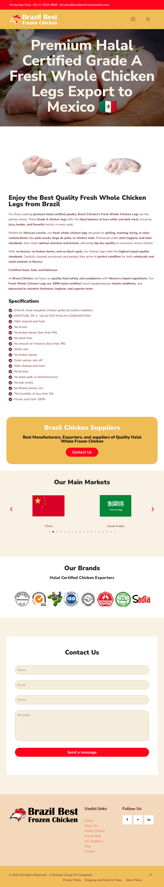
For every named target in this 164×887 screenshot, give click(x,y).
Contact (90, 851)
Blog (88, 846)
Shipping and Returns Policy (103, 880)
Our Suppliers (94, 841)
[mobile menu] (133, 19)
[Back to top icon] (150, 875)
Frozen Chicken (95, 831)
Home (89, 821)
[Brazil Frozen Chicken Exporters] (33, 19)
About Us (91, 826)
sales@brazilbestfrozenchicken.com (86, 5)
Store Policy (134, 880)
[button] (11, 509)
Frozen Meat (93, 836)
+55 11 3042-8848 (44, 5)
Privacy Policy (72, 880)
